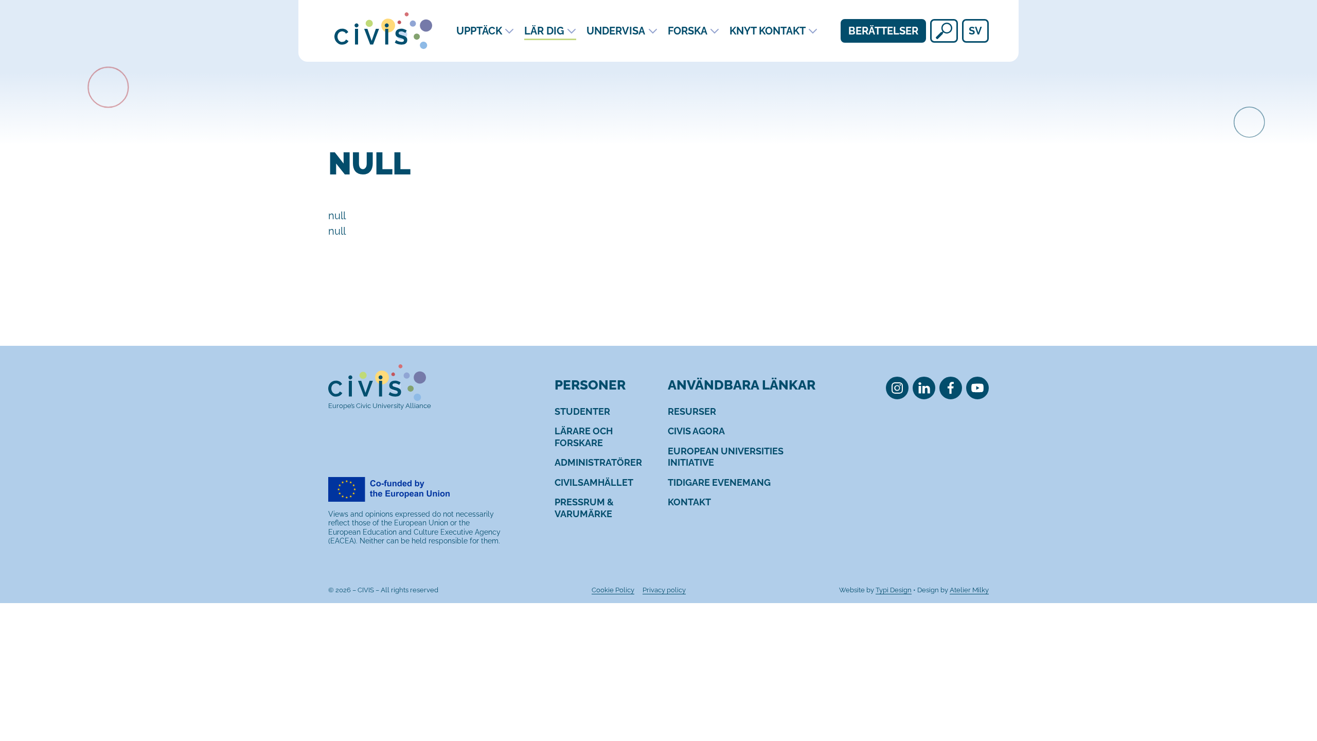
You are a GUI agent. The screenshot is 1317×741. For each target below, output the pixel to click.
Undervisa (615, 31)
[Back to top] (1290, 691)
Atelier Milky (969, 590)
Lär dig (544, 31)
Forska (687, 31)
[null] (944, 31)
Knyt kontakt (767, 31)
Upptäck (479, 31)
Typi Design (894, 590)
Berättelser (883, 31)
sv (975, 31)
